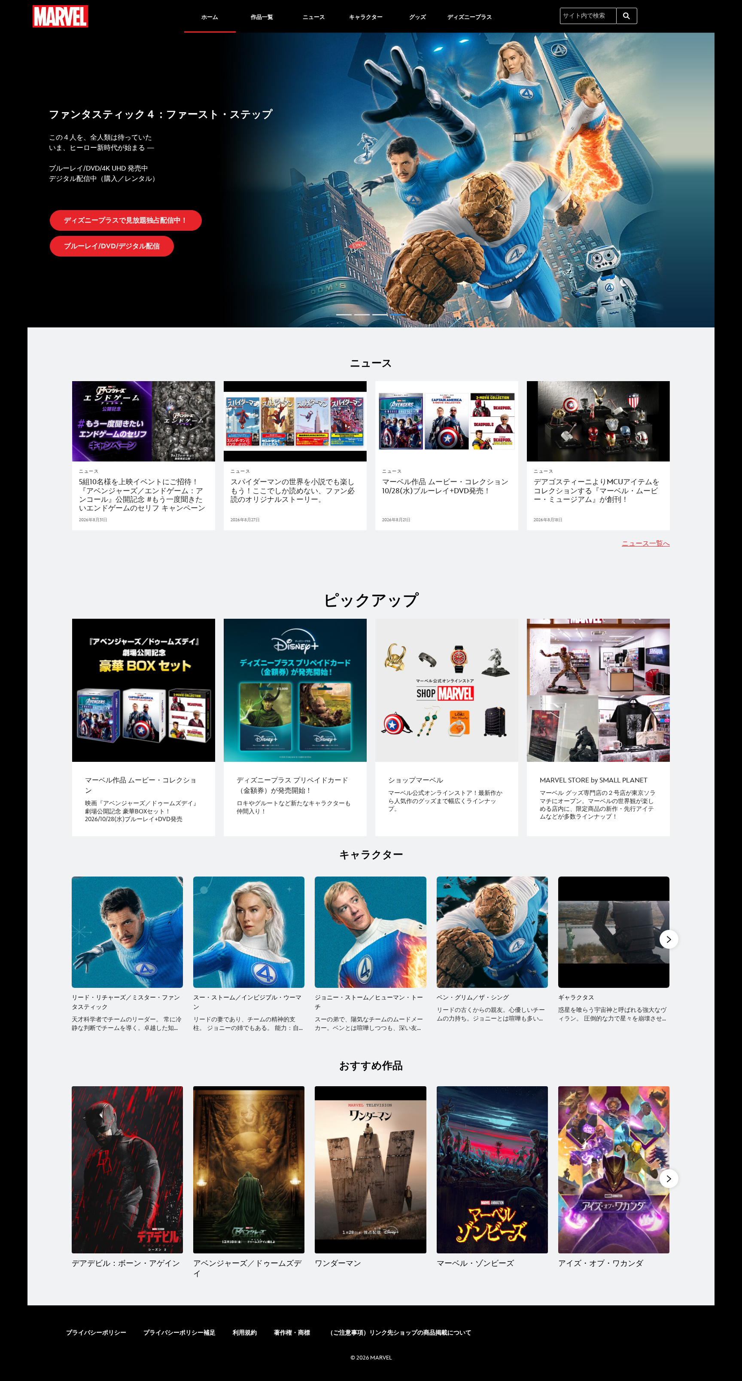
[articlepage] (143, 421)
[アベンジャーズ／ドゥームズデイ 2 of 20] (248, 1169)
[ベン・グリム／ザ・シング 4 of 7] (492, 932)
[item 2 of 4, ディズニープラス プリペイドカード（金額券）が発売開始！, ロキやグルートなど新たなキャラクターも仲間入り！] (295, 690)
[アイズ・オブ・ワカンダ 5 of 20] (613, 1169)
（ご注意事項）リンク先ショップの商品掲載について (399, 1332)
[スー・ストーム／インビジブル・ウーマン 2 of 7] (248, 932)
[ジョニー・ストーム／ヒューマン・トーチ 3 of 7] (370, 932)
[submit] (627, 16)
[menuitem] (210, 16)
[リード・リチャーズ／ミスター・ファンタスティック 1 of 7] (127, 932)
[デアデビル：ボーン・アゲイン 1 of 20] (127, 1169)
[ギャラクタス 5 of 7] (613, 932)
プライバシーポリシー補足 (179, 1332)
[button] (37, 177)
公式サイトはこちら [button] (101, 223)
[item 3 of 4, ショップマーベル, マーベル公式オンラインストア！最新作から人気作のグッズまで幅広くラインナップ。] (446, 690)
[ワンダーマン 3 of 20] (370, 1169)
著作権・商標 (292, 1332)
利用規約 (245, 1332)
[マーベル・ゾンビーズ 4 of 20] (492, 1169)
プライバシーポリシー (96, 1332)
